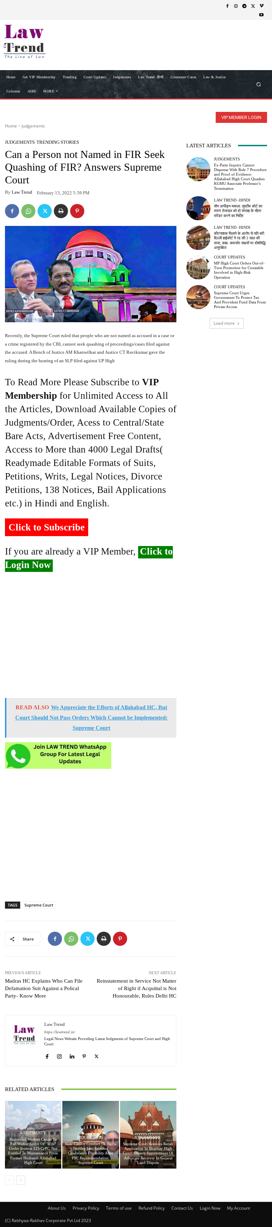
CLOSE (255, 44)
